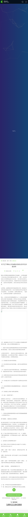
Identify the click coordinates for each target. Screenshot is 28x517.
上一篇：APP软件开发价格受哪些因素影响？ (11, 484)
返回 (14, 489)
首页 (8, 260)
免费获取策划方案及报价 (14, 495)
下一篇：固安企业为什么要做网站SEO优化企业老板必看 (14, 486)
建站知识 (14, 260)
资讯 (11, 260)
